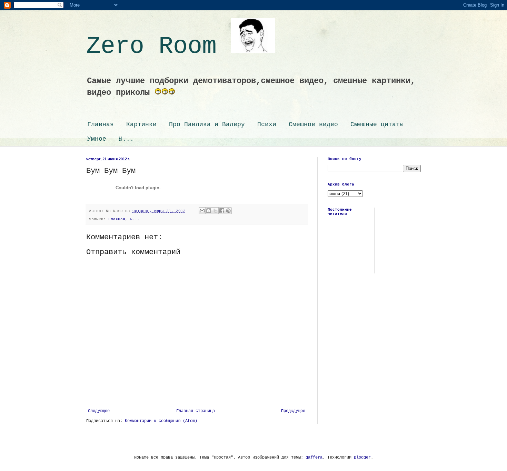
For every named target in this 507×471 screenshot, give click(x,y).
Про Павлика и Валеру (207, 124)
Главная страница (195, 411)
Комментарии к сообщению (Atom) (161, 421)
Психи (266, 124)
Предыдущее (293, 411)
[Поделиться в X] (215, 210)
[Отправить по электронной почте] (202, 210)
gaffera (314, 457)
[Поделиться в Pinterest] (228, 210)
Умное (96, 139)
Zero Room (158, 46)
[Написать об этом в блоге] (208, 210)
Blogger (362, 457)
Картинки (141, 124)
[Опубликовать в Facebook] (221, 210)
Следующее (99, 411)
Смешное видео (313, 124)
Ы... (126, 139)
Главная (100, 124)
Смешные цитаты (377, 124)
